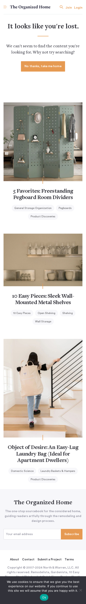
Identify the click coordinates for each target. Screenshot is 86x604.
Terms (69, 559)
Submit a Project (49, 559)
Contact (28, 559)
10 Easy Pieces (22, 313)
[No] (80, 590)
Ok (44, 597)
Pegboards (65, 208)
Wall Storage (43, 321)
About (14, 559)
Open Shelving (46, 313)
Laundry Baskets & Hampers (58, 471)
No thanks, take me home (42, 66)
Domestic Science (22, 471)
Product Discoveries (43, 216)
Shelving (67, 313)
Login (78, 7)
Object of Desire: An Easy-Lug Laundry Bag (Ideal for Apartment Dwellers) (43, 454)
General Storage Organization (33, 208)
